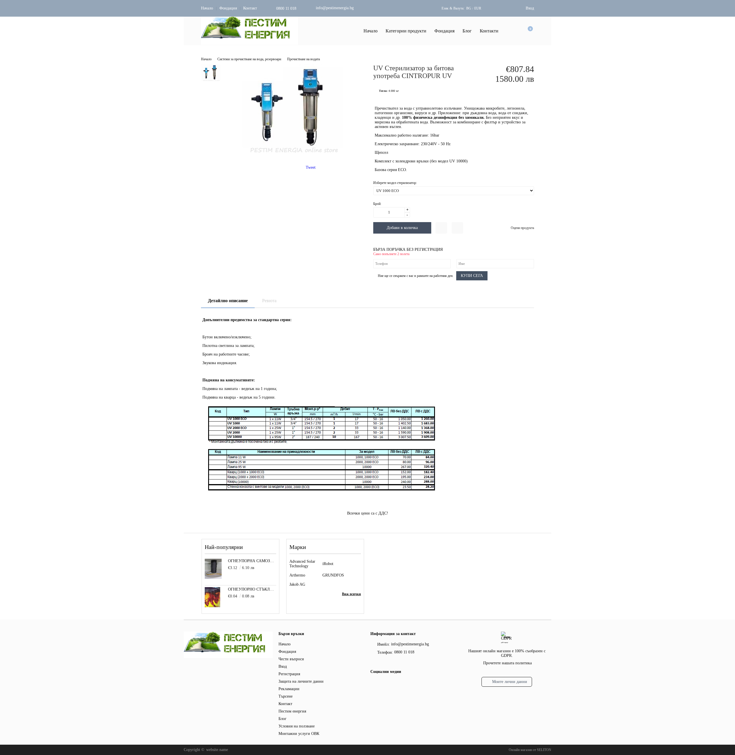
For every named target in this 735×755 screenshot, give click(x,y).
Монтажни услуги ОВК (298, 733)
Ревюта (269, 300)
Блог (467, 30)
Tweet (311, 167)
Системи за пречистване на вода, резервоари (249, 59)
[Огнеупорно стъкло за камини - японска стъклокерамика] (212, 606)
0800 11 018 (286, 8)
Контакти (489, 30)
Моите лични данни (509, 682)
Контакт (250, 8)
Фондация (228, 8)
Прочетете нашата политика (507, 663)
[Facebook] (373, 684)
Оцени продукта (522, 228)
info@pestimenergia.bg (335, 8)
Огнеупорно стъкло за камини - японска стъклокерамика (252, 589)
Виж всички (351, 594)
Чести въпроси (291, 659)
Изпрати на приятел (457, 228)
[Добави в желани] (441, 228)
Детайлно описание (228, 300)
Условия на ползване (296, 726)
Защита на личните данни (301, 681)
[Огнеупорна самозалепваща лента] (213, 577)
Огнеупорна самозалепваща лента (252, 561)
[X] (383, 683)
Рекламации (288, 689)
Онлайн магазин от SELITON (530, 750)
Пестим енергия (292, 711)
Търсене (285, 696)
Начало (207, 8)
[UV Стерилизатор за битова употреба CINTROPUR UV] (291, 154)
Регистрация (289, 674)
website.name (217, 750)
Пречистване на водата (303, 59)
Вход (530, 8)
